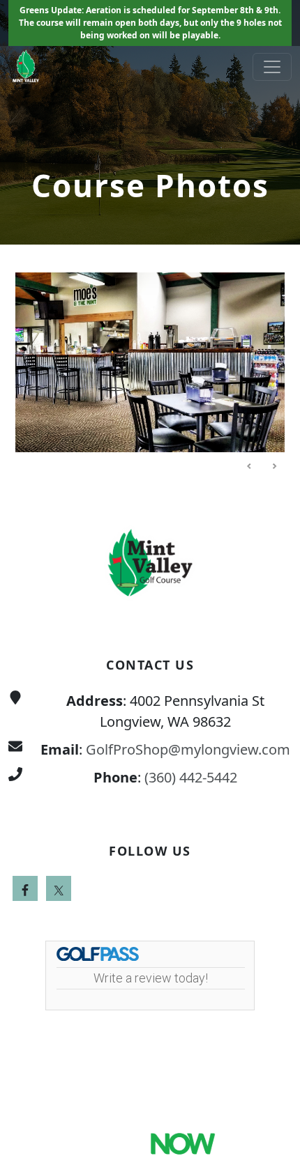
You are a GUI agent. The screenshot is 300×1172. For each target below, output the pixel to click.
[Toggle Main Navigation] (272, 67)
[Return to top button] (273, 461)
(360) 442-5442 (190, 777)
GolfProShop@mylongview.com (188, 749)
